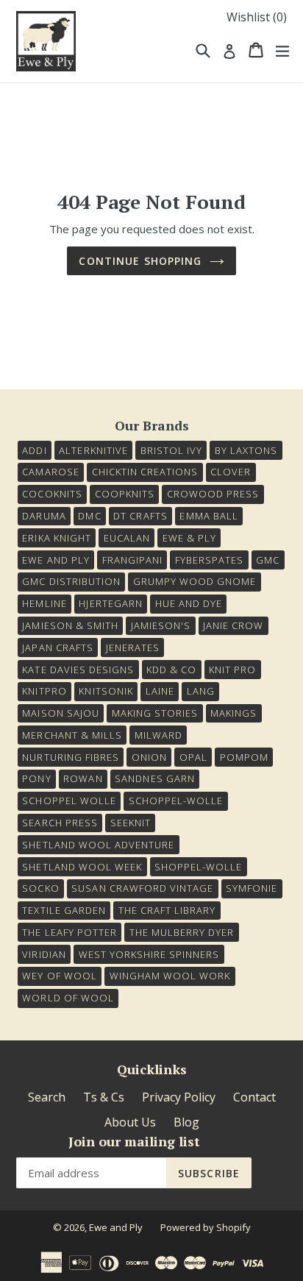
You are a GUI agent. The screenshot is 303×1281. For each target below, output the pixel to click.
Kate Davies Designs (78, 669)
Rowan (82, 778)
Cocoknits (52, 493)
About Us (130, 1122)
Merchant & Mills (72, 735)
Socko (40, 888)
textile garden (64, 910)
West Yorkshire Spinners (149, 954)
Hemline (44, 603)
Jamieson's (160, 625)
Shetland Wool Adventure (98, 844)
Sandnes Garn (154, 778)
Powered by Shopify (205, 1227)
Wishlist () (257, 17)
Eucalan (127, 537)
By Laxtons (246, 450)
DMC (89, 515)
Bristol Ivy (171, 450)
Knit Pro (232, 669)
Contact (254, 1097)
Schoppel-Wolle (176, 800)
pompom (244, 757)
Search (46, 1097)
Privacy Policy (178, 1097)
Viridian (43, 954)
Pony (36, 778)
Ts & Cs (103, 1097)
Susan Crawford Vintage (142, 888)
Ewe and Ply (116, 1227)
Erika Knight (56, 537)
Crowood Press (213, 493)
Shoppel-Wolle (198, 866)
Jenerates (133, 647)
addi (34, 450)
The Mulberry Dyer (182, 932)
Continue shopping (140, 261)
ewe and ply (55, 560)
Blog (186, 1122)
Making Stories (155, 713)
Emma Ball (208, 515)
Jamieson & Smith (70, 625)
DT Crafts (140, 515)
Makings (233, 713)
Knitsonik (105, 691)
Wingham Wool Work (170, 975)
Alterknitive (93, 450)
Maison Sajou (60, 713)
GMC (267, 560)
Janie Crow (233, 625)
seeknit (130, 822)
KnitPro (44, 691)
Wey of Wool (59, 975)
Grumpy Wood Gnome (195, 581)
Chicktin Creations (145, 471)
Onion (149, 757)
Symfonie (251, 888)
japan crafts (57, 647)
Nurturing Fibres (70, 757)
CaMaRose (50, 471)
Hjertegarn (110, 603)
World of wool (68, 997)
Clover (230, 471)
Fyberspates (209, 560)
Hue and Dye (188, 603)
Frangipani (132, 560)
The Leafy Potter (69, 932)
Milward (158, 735)
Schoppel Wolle (69, 800)
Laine (160, 691)
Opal (193, 757)
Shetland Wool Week (82, 866)
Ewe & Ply (189, 537)
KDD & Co (171, 669)
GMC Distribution (71, 581)
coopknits (124, 493)
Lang (201, 691)
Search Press (59, 822)
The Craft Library (167, 910)
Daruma (43, 515)
